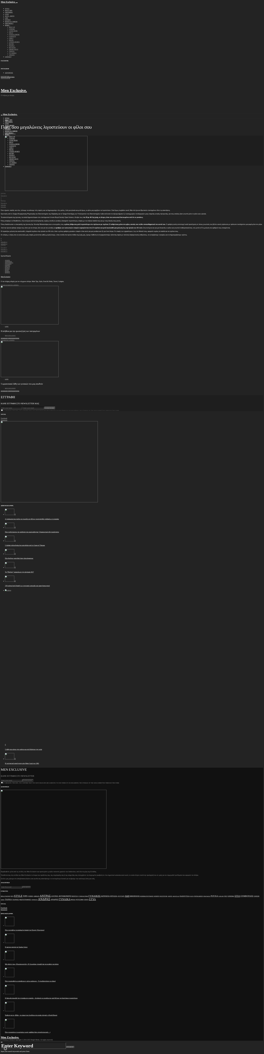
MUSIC (11, 40)
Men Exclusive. (8, 2)
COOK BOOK (13, 31)
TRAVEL (12, 51)
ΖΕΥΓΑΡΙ (121, 896)
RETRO (11, 44)
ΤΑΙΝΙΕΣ (15, 899)
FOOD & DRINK (14, 34)
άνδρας (44, 899)
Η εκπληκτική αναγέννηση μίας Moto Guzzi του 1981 (22, 763)
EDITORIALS (9, 23)
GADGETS (12, 36)
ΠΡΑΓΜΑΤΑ (206, 896)
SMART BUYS (13, 49)
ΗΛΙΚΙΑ (7, 267)
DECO (11, 33)
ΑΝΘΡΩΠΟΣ (8, 261)
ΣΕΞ (225, 896)
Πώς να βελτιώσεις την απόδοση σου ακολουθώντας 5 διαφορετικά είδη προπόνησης (32, 532)
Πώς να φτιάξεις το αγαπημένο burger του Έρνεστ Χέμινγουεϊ (24, 930)
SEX (12, 896)
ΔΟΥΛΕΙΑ (105, 896)
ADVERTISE (9, 73)
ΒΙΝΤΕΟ (75, 896)
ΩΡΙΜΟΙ (7, 271)
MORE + (7, 25)
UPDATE (12, 55)
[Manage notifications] (5, 1048)
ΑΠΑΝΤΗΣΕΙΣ (9, 262)
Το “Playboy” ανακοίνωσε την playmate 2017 (19, 572)
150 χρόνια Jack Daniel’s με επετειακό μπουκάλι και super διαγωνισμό (27, 586)
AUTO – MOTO (9, 16)
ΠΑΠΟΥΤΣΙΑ (185, 896)
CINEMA (12, 29)
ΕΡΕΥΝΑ (7, 266)
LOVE (7, 14)
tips (25, 896)
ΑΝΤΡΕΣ (54, 896)
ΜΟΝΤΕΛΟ (176, 896)
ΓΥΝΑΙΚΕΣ (8, 264)
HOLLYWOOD (5, 896)
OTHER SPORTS (14, 42)
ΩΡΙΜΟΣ (7, 272)
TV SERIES (12, 53)
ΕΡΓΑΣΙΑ (113, 896)
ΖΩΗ (127, 896)
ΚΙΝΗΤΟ (157, 896)
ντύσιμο (80, 899)
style (18, 895)
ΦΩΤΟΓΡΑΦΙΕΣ (25, 899)
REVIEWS (12, 47)
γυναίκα (65, 899)
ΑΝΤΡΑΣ (45, 895)
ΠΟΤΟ (192, 896)
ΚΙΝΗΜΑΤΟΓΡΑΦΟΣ (147, 896)
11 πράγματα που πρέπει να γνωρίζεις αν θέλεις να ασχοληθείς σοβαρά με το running (32, 519)
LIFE (6, 18)
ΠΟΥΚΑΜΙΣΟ (198, 896)
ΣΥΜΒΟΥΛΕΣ (246, 896)
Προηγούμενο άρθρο (10, 285)
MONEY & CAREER (11, 21)
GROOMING (9, 12)
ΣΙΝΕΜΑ (231, 896)
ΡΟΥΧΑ (214, 896)
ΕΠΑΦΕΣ (7, 265)
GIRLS (11, 38)
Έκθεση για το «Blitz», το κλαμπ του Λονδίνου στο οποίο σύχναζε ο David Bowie (31, 1015)
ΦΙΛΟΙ (7, 270)
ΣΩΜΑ (3, 899)
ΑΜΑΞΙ (36, 896)
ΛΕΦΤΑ (170, 896)
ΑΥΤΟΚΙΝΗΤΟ (65, 896)
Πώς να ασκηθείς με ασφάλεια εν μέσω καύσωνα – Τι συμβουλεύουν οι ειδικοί (30, 981)
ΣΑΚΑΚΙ (221, 896)
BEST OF (12, 27)
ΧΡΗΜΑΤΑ (34, 899)
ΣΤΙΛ (237, 896)
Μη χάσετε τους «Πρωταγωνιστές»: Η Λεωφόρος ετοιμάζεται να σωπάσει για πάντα (31, 964)
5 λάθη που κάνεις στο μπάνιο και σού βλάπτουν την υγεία (23, 749)
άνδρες (7, 260)
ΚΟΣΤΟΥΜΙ (163, 896)
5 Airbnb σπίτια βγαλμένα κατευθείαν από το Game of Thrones (25, 545)
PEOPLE (12, 46)
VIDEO (30, 896)
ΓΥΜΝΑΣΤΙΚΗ (83, 896)
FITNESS (8, 20)
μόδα (73, 899)
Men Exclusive (10, 133)
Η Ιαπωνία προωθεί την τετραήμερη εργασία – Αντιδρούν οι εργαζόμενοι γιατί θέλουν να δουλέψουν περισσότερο (41, 998)
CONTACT (8, 57)
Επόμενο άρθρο (8, 340)
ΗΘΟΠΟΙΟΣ (135, 896)
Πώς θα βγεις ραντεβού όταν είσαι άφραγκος (19, 558)
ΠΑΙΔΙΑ (7, 269)
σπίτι (86, 899)
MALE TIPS (8, 10)
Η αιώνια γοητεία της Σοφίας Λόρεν (16, 947)
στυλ (92, 899)
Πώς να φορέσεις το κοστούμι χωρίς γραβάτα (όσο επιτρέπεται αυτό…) (27, 1032)
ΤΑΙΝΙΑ (8, 899)
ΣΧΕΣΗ (256, 896)
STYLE (7, 8)
